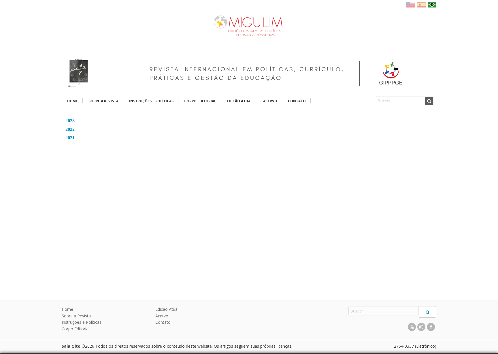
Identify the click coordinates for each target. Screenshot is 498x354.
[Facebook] (431, 327)
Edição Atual (239, 101)
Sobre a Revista (103, 101)
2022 (70, 129)
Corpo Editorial (200, 101)
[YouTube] (412, 327)
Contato (297, 101)
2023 (70, 120)
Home (72, 101)
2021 (70, 137)
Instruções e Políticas (151, 101)
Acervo (270, 101)
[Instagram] (421, 327)
